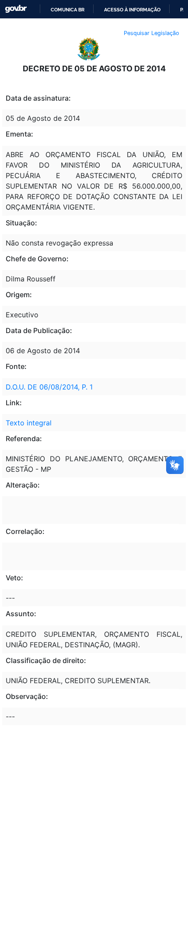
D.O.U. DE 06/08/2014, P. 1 (49, 387)
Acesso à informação (132, 10)
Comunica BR (67, 10)
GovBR (16, 9)
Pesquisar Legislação (151, 33)
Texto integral (29, 422)
